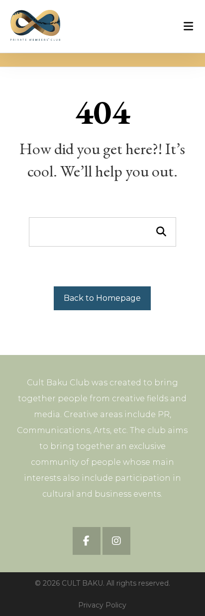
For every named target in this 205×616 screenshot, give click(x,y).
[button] (87, 541)
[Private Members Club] (35, 25)
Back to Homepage (102, 298)
